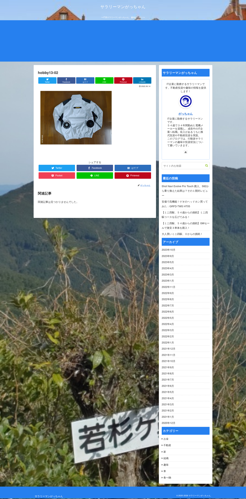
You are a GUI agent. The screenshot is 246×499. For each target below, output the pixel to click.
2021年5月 (168, 392)
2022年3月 (168, 330)
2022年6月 (168, 311)
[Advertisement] (123, 42)
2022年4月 (168, 324)
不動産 (167, 445)
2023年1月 (168, 280)
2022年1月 (168, 342)
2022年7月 (168, 305)
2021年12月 (168, 348)
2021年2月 (168, 410)
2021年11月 (168, 355)
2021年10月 (168, 361)
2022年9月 (168, 293)
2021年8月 (168, 373)
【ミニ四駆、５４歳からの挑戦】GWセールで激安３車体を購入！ (186, 225)
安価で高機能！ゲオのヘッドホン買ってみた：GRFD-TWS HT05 (185, 204)
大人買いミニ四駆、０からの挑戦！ (182, 234)
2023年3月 (168, 274)
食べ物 (167, 477)
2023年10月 (168, 249)
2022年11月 (168, 287)
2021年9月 (168, 367)
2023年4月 (168, 268)
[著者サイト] (185, 152)
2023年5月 (168, 262)
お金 (166, 438)
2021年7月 (168, 379)
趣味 (166, 464)
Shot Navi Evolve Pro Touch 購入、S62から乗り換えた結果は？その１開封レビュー (185, 190)
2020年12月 (168, 423)
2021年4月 (168, 398)
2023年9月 (168, 256)
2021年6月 (168, 386)
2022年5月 (168, 318)
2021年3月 (168, 404)
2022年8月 (168, 299)
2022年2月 (168, 336)
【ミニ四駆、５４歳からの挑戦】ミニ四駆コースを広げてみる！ (185, 214)
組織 (166, 458)
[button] (205, 165)
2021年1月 (168, 416)
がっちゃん (186, 114)
